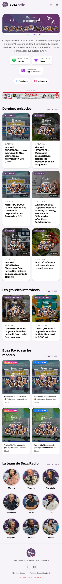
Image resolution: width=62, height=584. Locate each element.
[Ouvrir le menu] (57, 4)
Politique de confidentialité (40, 573)
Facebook (23, 81)
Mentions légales (18, 573)
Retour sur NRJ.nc (32, 578)
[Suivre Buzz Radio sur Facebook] (27, 567)
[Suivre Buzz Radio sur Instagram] (34, 567)
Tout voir (51, 110)
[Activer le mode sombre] (50, 4)
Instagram (42, 81)
